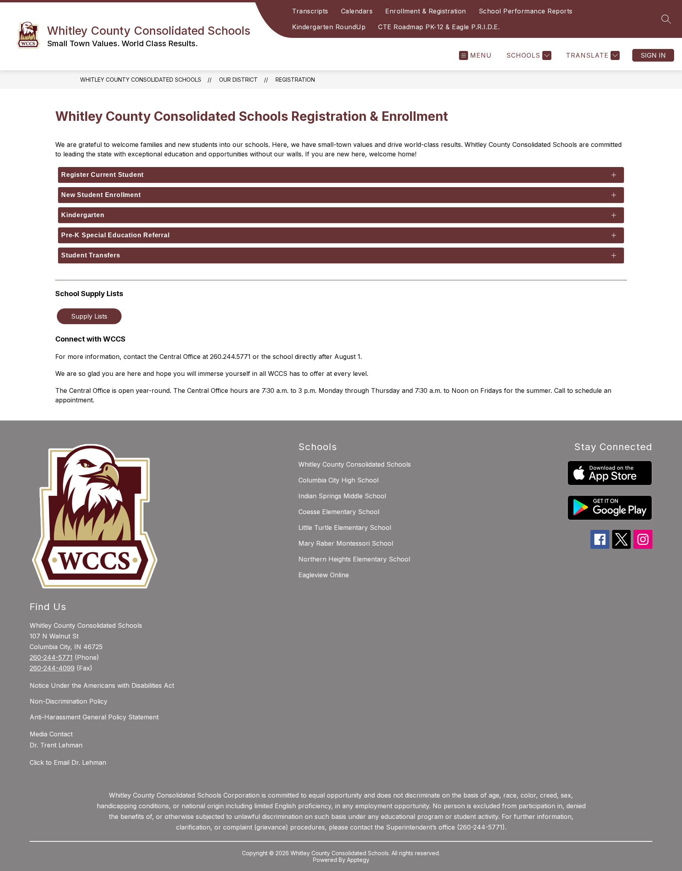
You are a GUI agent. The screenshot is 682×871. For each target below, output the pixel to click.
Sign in (653, 55)
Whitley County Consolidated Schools (140, 79)
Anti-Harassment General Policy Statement (94, 717)
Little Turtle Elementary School (344, 527)
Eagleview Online (323, 575)
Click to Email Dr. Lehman (68, 762)
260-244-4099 (52, 668)
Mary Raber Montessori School (345, 543)
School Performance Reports (526, 11)
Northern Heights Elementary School (354, 559)
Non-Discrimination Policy (68, 701)
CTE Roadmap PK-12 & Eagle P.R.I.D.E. (439, 27)
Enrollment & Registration (425, 11)
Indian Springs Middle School (342, 496)
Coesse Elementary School (338, 512)
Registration (295, 79)
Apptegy (358, 859)
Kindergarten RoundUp (328, 27)
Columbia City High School (338, 480)
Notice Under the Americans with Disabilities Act (102, 685)
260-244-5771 (51, 657)
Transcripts (310, 11)
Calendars (357, 11)
